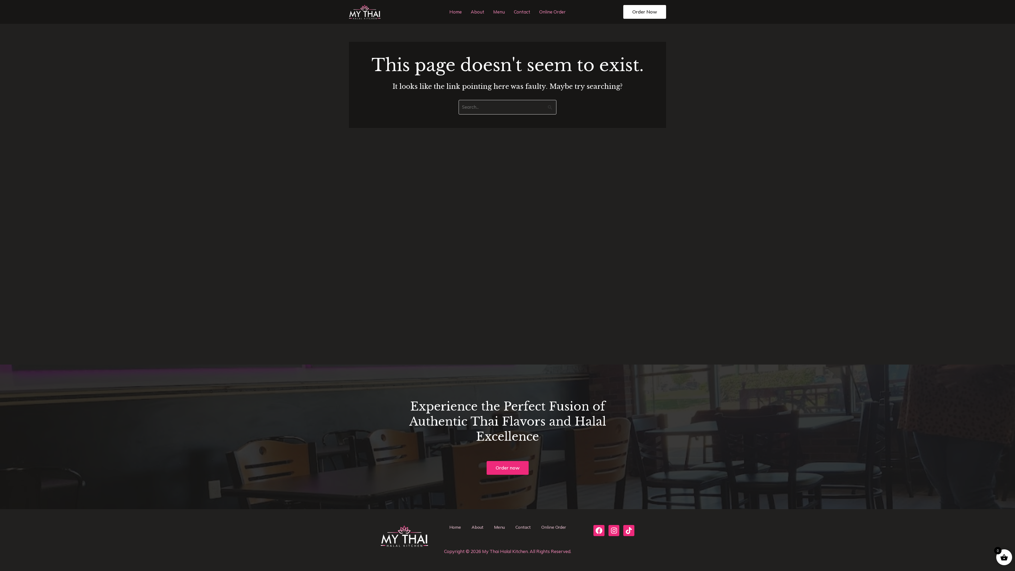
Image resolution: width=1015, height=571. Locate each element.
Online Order (552, 12)
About (477, 12)
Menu (499, 12)
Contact (522, 12)
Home (455, 12)
